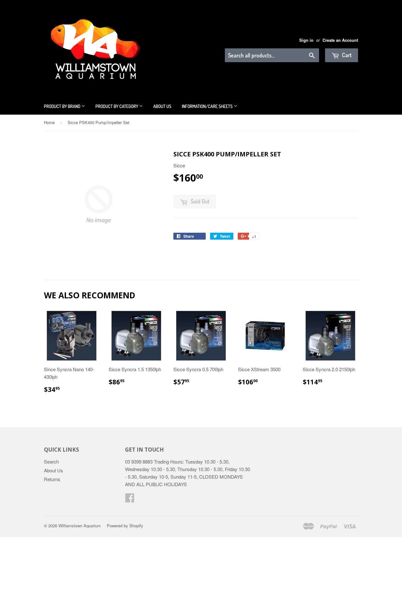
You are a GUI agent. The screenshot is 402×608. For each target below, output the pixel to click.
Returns (52, 479)
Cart (346, 55)
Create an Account (340, 40)
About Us (162, 106)
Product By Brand (62, 106)
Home (49, 122)
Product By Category (117, 106)
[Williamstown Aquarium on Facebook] (129, 499)
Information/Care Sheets (208, 106)
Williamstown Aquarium (79, 526)
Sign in (306, 40)
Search (51, 461)
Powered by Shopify (125, 526)
